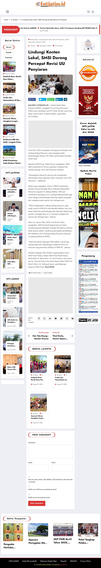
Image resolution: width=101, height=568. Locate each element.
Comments (31, 442)
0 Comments (59, 46)
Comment (8, 57)
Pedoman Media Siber (48, 561)
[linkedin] (50, 318)
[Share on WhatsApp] (51, 99)
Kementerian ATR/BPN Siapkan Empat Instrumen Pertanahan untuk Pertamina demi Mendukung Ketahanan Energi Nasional (12, 190)
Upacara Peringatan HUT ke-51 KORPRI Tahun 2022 (37, 541)
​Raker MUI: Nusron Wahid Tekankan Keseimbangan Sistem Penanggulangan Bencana (12, 368)
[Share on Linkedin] (59, 99)
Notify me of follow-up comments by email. (42, 489)
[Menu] (7, 11)
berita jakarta (34, 40)
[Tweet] (42, 99)
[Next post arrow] (72, 336)
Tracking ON (95, 311)
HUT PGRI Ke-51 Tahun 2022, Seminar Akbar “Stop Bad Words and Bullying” (63, 541)
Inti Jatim (33, 46)
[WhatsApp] (67, 318)
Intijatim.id (91, 285)
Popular (9, 52)
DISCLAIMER (14, 561)
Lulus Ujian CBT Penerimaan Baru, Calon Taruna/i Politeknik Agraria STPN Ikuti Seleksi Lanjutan (12, 262)
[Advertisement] (50, 134)
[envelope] (56, 318)
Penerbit (63, 561)
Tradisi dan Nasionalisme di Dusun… (86, 308)
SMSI (43, 42)
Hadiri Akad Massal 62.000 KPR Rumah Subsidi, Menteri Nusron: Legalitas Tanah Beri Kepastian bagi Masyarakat (12, 238)
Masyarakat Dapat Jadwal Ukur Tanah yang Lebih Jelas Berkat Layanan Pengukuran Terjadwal (12, 297)
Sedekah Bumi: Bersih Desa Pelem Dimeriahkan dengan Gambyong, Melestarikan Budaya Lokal (12, 78)
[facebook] (39, 318)
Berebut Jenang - (93, 295)
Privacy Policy (85, 561)
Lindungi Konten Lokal (45, 40)
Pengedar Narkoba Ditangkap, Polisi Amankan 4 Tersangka (13, 546)
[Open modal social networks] (65, 99)
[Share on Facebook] (32, 99)
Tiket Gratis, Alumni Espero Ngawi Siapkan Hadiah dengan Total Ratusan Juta (61, 338)
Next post (56, 332)
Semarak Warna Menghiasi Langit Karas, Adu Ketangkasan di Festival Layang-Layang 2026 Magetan (12, 120)
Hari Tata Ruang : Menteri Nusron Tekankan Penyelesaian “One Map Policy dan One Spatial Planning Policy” (40, 338)
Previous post (44, 332)
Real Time (89, 311)
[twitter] (44, 318)
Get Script (83, 311)
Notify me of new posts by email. (39, 497)
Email (53, 462)
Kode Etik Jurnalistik (29, 561)
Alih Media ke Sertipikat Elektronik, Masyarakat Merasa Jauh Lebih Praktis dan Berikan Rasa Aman (12, 321)
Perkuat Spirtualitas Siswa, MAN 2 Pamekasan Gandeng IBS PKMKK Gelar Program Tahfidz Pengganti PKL (59, 28)
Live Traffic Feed (90, 262)
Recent (8, 47)
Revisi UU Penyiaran (58, 40)
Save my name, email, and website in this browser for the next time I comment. (50, 480)
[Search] (88, 11)
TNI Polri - (91, 275)
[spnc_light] (93, 12)
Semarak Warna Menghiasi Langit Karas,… (87, 280)
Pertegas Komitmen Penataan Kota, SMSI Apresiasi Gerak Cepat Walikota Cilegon (12, 344)
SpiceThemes (63, 565)
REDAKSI (73, 561)
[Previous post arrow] (28, 336)
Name (30, 462)
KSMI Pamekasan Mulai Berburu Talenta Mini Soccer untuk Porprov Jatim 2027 (12, 162)
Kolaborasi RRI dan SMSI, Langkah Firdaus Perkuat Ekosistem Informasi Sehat (12, 141)
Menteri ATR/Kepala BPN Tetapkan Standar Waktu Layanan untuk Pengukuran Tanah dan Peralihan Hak (12, 214)
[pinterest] (61, 318)
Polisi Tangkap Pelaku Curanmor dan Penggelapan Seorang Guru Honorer (86, 541)
